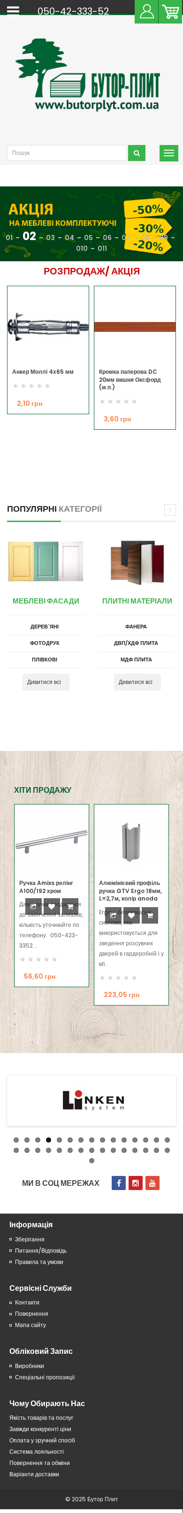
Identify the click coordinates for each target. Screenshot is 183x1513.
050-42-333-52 (73, 11)
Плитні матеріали (137, 601)
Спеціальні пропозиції (45, 1377)
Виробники (29, 1366)
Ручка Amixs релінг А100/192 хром (46, 887)
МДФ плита (136, 659)
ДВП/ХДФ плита (136, 643)
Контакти (27, 1302)
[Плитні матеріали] (137, 561)
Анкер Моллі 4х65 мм (43, 372)
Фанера (136, 626)
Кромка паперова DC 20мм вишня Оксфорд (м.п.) (130, 379)
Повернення (31, 1314)
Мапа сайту (30, 1325)
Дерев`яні (44, 626)
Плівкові (44, 659)
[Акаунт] (147, 11)
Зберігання (30, 1239)
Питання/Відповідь (41, 1251)
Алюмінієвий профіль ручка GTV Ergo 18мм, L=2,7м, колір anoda (130, 890)
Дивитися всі (44, 682)
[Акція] (91, 224)
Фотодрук (45, 643)
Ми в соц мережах (60, 1183)
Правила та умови (39, 1262)
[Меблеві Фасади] (45, 561)
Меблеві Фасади (46, 601)
